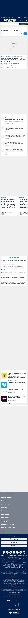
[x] (20, 552)
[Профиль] (26, 20)
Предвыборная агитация (8, 524)
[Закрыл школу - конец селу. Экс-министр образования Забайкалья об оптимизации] (14, 46)
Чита (2, 27)
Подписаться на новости (7, 494)
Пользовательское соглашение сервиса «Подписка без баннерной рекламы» (14, 596)
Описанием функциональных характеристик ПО (14, 586)
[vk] (7, 552)
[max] (17, 552)
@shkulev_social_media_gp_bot (17, 579)
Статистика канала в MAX (8, 527)
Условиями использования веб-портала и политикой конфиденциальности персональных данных (14, 587)
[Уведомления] (23, 20)
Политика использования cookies (14, 592)
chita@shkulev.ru (20, 567)
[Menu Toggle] (1, 20)
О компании (4, 510)
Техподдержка (5, 521)
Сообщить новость (6, 497)
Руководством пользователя (14, 585)
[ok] (10, 552)
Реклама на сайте (6, 504)
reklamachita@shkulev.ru (14, 578)
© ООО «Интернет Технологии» (14, 609)
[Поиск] (20, 20)
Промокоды (19, 17)
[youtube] (24, 552)
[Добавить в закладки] (26, 68)
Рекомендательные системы (14, 594)
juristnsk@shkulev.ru (14, 569)
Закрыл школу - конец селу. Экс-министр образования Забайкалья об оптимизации (13, 59)
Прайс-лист (4, 507)
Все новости (4, 17)
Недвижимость (11, 17)
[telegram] (4, 552)
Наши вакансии (5, 517)
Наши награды (5, 514)
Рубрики (3, 500)
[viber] (14, 552)
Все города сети (5, 531)
